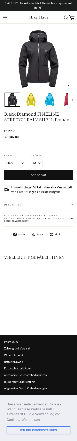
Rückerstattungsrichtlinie (19, 381)
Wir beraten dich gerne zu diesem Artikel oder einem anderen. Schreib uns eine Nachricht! (38, 218)
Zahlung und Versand (17, 348)
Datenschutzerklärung (17, 368)
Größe (36, 155)
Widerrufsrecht (13, 355)
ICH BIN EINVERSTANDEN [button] (38, 430)
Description (14, 205)
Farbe (8, 155)
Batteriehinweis (13, 361)
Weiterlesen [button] (31, 419)
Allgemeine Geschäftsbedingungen (25, 375)
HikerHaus (38, 17)
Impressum (11, 342)
